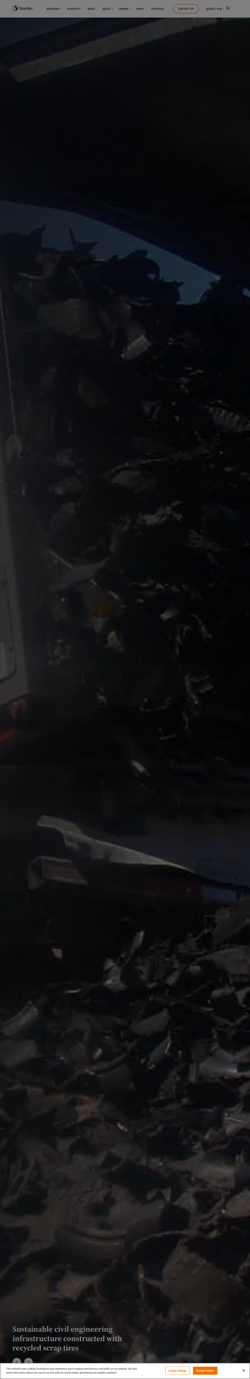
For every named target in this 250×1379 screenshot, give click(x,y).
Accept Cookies (205, 1370)
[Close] (243, 1370)
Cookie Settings (177, 1370)
